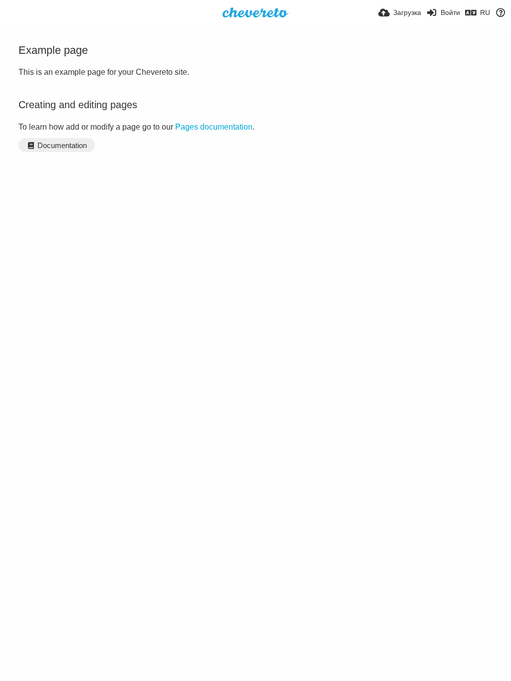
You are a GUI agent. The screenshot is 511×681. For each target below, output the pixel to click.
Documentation (61, 146)
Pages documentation (214, 127)
